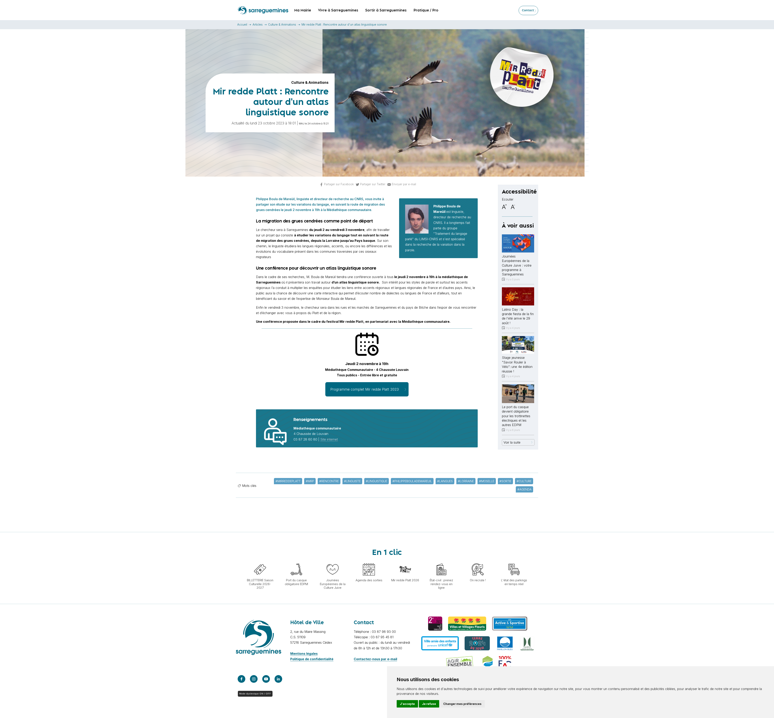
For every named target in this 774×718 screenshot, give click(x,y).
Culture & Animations (282, 24)
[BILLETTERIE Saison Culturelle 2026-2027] (260, 561)
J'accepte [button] (407, 704)
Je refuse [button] (429, 704)
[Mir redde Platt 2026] (405, 561)
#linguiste (352, 481)
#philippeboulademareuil (412, 481)
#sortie (505, 481)
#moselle (486, 481)
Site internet (329, 439)
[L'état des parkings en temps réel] (514, 561)
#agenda (524, 489)
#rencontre (329, 481)
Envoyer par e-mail (404, 184)
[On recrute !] (478, 561)
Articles (258, 24)
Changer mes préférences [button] (462, 704)
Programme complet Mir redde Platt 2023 (364, 389)
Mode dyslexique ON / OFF (255, 693)
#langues (445, 481)
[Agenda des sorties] (369, 561)
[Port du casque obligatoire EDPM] (296, 561)
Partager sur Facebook (339, 184)
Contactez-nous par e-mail (375, 659)
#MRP (310, 481)
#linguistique (376, 481)
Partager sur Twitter (372, 184)
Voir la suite (512, 442)
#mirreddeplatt (288, 481)
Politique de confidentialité (311, 659)
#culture (524, 481)
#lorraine (466, 481)
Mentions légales (304, 654)
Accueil (242, 24)
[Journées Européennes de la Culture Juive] (332, 561)
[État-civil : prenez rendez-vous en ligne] (441, 561)
